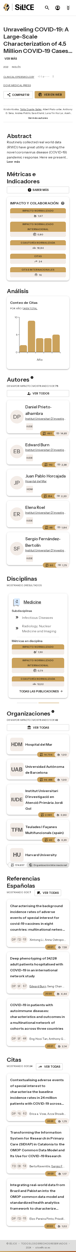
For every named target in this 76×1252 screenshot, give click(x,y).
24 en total (30, 308)
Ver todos (38, 393)
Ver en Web (50, 94)
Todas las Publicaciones (41, 691)
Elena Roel (35, 507)
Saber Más (38, 190)
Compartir (18, 94)
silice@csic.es (42, 1247)
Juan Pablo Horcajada (45, 476)
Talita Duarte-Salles (31, 109)
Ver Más (10, 58)
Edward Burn (37, 444)
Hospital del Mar (38, 744)
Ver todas (38, 727)
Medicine (32, 602)
